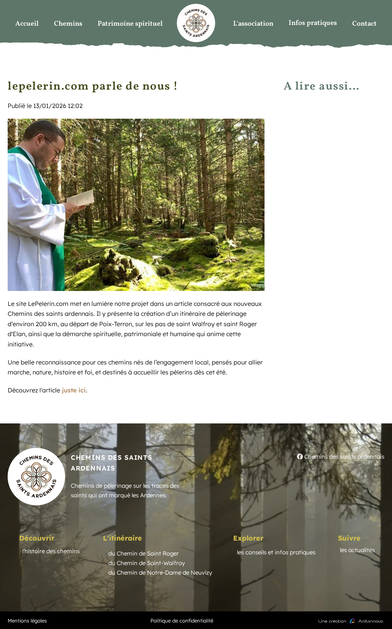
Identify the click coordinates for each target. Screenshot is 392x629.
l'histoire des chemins (51, 551)
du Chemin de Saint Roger (143, 553)
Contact (364, 24)
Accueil (27, 24)
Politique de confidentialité (181, 621)
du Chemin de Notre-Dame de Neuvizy (160, 572)
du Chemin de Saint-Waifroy (146, 563)
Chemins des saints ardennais (343, 456)
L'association (253, 24)
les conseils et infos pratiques (276, 552)
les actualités (357, 550)
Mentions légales (27, 621)
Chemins (68, 24)
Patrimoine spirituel (130, 24)
